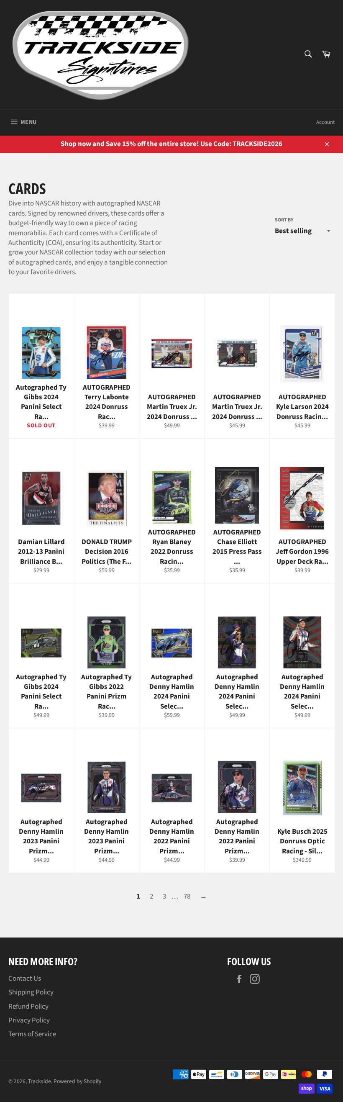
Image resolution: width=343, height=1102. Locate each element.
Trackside (39, 1081)
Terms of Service (32, 1034)
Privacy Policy (29, 1020)
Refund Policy (28, 1007)
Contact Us (24, 979)
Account (325, 122)
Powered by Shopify (77, 1081)
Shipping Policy (31, 992)
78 (187, 896)
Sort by (284, 220)
